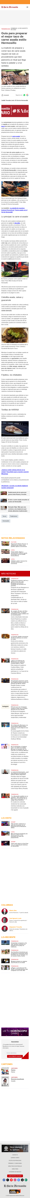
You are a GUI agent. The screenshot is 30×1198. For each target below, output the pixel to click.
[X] (7, 1180)
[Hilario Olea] (4, 911)
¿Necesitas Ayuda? (15, 1176)
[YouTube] (11, 1180)
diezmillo (17, 223)
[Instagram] (15, 1180)
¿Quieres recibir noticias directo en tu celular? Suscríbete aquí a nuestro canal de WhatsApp (15, 472)
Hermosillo (6, 521)
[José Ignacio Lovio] (4, 920)
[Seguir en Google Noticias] (27, 95)
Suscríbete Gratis (14, 1056)
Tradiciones (13, 516)
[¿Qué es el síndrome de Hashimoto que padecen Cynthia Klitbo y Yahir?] (5, 667)
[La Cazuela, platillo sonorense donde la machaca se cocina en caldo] (5, 645)
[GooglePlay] (26, 1180)
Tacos (4, 516)
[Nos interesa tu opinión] (15, 1148)
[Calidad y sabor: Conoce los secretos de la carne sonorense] (5, 561)
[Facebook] (4, 1180)
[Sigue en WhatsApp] (24, 95)
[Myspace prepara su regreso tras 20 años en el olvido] (5, 961)
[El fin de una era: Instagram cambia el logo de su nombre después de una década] (5, 712)
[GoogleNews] (18, 1180)
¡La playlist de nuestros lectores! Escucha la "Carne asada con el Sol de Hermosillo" (14, 210)
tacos (3, 126)
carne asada (16, 136)
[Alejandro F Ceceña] (4, 928)
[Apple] (22, 1180)
